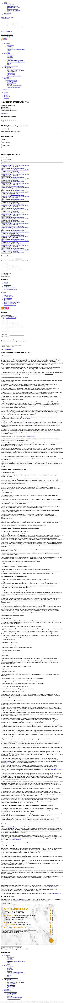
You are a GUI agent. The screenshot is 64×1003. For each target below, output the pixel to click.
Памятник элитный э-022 (22, 241)
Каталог (6, 93)
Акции (5, 2)
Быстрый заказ (4, 107)
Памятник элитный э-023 (22, 245)
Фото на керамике (12, 81)
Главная (6, 92)
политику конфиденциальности (47, 1001)
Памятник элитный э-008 (22, 192)
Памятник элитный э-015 (22, 209)
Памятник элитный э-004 (22, 178)
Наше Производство (12, 6)
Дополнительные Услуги (13, 7)
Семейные (9, 46)
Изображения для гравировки (12, 300)
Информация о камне (12, 9)
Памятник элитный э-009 (22, 196)
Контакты (6, 14)
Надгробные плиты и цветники (15, 70)
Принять (56, 1001)
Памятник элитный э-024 (22, 249)
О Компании (10, 4)
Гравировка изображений (13, 87)
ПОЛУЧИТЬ (19, 947)
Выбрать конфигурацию (17, 168)
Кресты (9, 50)
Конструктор (7, 89)
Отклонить (3, 903)
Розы (8, 52)
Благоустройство (8, 67)
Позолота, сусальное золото (14, 85)
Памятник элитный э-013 (22, 201)
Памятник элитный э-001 (22, 165)
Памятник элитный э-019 (22, 227)
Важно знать (7, 3)
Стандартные (10, 45)
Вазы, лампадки (8, 295)
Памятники (7, 95)
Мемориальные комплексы (11, 66)
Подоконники (7, 78)
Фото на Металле (11, 83)
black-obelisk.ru (49, 374)
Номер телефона (5, 336)
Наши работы (7, 13)
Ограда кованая (11, 73)
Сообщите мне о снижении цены (8, 110)
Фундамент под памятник (14, 69)
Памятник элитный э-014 (22, 205)
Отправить (18, 259)
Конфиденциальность (9, 287)
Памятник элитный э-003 (22, 174)
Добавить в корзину (6, 108)
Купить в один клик (5, 168)
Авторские (10, 47)
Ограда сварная (11, 74)
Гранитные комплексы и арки (15, 60)
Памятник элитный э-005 (22, 183)
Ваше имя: (3, 334)
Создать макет (4, 113)
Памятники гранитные (10, 303)
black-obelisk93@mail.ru (7, 35)
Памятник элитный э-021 (22, 236)
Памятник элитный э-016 (22, 214)
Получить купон (5, 18)
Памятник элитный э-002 (22, 170)
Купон (2, 89)
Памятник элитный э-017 (22, 218)
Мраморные (7, 43)
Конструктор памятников (7, 17)
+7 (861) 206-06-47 (7, 31)
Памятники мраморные (10, 305)
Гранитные (7, 53)
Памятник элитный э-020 (22, 232)
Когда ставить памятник (13, 10)
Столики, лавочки (12, 71)
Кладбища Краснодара (13, 11)
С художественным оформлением (16, 49)
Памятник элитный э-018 (22, 223)
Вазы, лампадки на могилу (14, 76)
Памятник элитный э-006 (22, 187)
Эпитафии (9, 84)
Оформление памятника (10, 80)
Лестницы (6, 77)
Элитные (9, 59)
